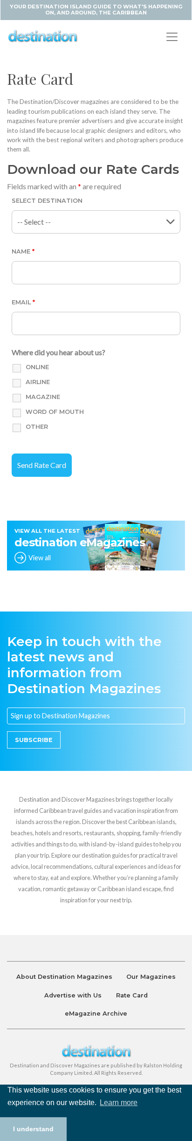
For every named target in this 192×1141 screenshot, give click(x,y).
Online (37, 367)
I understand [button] (33, 1129)
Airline (38, 381)
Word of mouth (55, 411)
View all (39, 558)
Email (23, 302)
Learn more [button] (118, 1103)
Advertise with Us (73, 995)
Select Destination (47, 200)
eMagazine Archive (96, 1013)
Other (37, 426)
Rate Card (132, 995)
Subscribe (34, 739)
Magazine (43, 396)
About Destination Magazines (64, 976)
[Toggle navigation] (172, 37)
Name (23, 251)
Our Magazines (151, 976)
